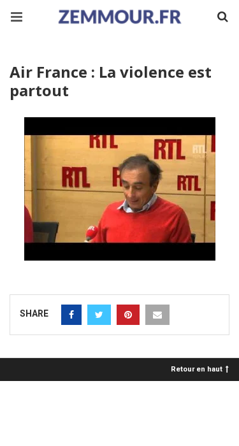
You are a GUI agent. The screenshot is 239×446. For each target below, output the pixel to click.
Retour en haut (196, 368)
